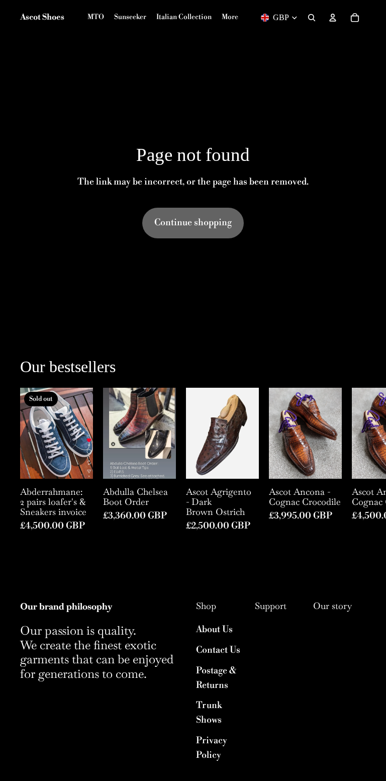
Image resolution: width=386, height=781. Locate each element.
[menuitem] (230, 18)
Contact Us (218, 650)
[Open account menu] (333, 18)
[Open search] (312, 18)
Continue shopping (193, 222)
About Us (214, 629)
